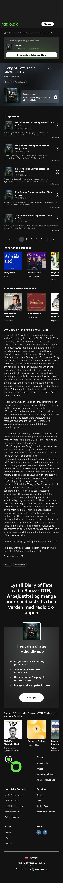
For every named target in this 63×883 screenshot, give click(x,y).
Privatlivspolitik (12, 801)
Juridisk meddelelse (14, 806)
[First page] (10, 239)
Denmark (33, 858)
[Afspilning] (55, 97)
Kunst (7, 82)
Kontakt (40, 795)
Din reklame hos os (45, 774)
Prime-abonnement (45, 812)
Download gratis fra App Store (31, 55)
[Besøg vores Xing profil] (45, 832)
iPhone (8, 833)
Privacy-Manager (13, 817)
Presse (39, 769)
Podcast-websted (12, 556)
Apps (38, 801)
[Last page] (52, 239)
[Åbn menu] (59, 24)
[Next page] (46, 239)
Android (8, 844)
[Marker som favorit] (49, 68)
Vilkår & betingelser (14, 795)
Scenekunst (20, 82)
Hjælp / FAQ (42, 806)
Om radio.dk (42, 763)
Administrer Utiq (13, 812)
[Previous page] (16, 239)
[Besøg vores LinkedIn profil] (38, 832)
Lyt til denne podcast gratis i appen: (23, 40)
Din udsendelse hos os (47, 780)
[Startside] (5, 32)
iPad (7, 838)
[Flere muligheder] (57, 68)
